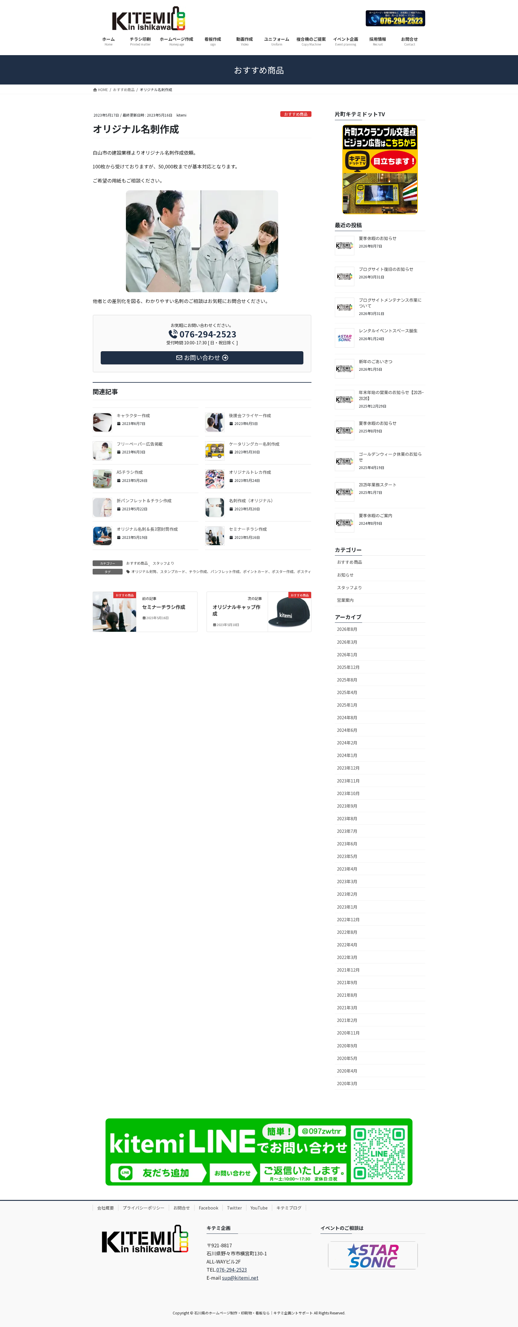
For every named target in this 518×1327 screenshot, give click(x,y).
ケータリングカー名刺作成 (254, 444)
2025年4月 (347, 692)
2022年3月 (347, 957)
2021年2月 (347, 1020)
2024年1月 (347, 755)
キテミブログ (289, 1208)
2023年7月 (347, 831)
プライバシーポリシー (144, 1208)
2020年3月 (347, 1083)
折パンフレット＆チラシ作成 (144, 500)
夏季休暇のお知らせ (378, 238)
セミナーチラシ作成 (248, 529)
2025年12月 (348, 667)
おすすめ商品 (296, 114)
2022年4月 (347, 945)
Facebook (208, 1208)
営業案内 (345, 600)
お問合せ (181, 1208)
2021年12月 (348, 970)
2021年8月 (347, 995)
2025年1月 (347, 705)
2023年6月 (347, 844)
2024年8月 (347, 717)
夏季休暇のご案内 (375, 516)
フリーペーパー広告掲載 (140, 444)
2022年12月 (348, 919)
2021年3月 (347, 1008)
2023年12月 (348, 768)
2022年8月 (347, 932)
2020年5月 (347, 1058)
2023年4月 (347, 869)
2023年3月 (347, 881)
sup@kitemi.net (240, 1277)
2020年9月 (347, 1046)
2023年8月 (347, 818)
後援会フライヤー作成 (250, 415)
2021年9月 (347, 982)
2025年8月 (347, 680)
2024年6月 (347, 730)
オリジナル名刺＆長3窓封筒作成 (147, 529)
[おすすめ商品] (114, 605)
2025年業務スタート (378, 485)
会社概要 (105, 1208)
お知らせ (345, 575)
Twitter (234, 1208)
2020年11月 (348, 1033)
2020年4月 (347, 1071)
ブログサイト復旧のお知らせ (386, 269)
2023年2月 (347, 894)
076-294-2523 (231, 1269)
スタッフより (163, 563)
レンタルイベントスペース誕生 (388, 331)
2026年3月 (347, 642)
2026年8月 (347, 629)
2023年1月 (347, 907)
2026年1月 (347, 655)
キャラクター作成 (133, 415)
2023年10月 (348, 793)
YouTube (259, 1208)
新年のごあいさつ (375, 362)
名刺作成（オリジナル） (252, 500)
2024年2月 (347, 743)
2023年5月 (347, 856)
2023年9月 (347, 806)
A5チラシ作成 (130, 472)
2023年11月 (348, 781)
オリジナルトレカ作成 (250, 472)
